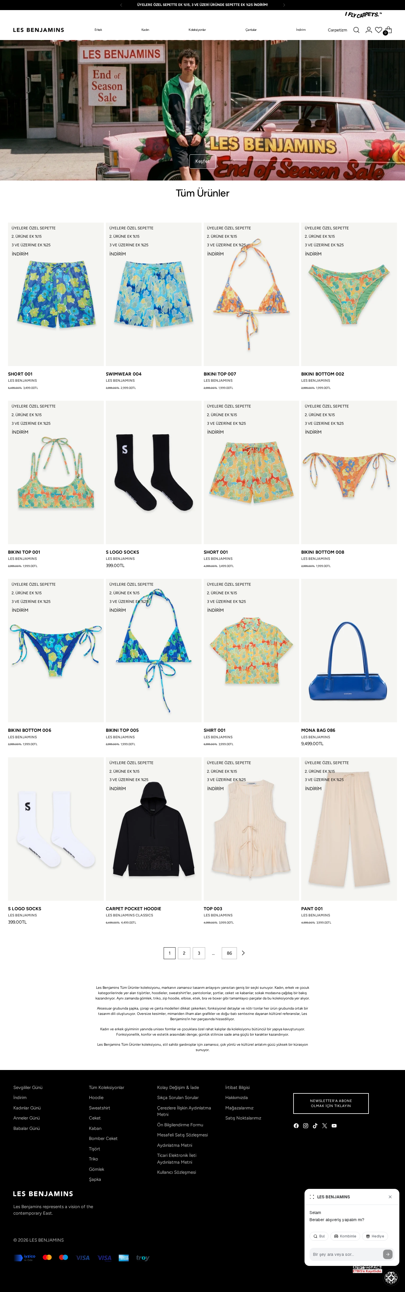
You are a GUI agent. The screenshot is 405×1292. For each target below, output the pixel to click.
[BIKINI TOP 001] (56, 472)
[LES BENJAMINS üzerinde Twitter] (325, 1127)
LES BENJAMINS (46, 1240)
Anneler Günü (26, 1118)
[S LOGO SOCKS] (154, 472)
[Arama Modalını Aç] (356, 30)
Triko (93, 1159)
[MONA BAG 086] (349, 650)
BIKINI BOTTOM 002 (322, 374)
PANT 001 (312, 908)
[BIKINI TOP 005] (154, 650)
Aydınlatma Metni (174, 1145)
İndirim (20, 1097)
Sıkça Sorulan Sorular (178, 1097)
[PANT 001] (349, 829)
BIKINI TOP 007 (220, 374)
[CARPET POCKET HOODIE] (154, 829)
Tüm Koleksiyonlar (106, 1087)
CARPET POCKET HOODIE (134, 908)
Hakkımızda (236, 1097)
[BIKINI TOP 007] (251, 294)
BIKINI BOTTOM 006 (29, 730)
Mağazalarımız (239, 1108)
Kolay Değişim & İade (178, 1087)
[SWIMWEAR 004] (154, 294)
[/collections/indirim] (202, 110)
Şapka (95, 1179)
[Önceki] (121, 5)
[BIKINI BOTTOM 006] (56, 650)
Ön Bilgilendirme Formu (180, 1124)
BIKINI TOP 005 (122, 730)
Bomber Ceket (103, 1138)
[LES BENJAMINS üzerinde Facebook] (296, 1127)
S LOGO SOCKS (122, 552)
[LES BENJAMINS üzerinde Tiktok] (315, 1127)
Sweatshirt (99, 1108)
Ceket (95, 1118)
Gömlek (96, 1169)
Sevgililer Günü (27, 1087)
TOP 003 (213, 908)
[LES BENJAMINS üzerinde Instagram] (306, 1127)
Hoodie (96, 1097)
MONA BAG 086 (318, 730)
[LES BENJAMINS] (38, 30)
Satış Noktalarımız (243, 1118)
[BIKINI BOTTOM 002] (349, 294)
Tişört (94, 1149)
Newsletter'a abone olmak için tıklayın (331, 1103)
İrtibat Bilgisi (237, 1087)
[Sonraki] (284, 5)
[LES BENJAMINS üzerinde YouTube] (334, 1127)
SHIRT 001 (215, 730)
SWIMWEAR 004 (124, 374)
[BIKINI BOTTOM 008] (349, 472)
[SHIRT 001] (251, 650)
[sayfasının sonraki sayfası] (242, 953)
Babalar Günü (26, 1128)
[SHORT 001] (56, 294)
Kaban (95, 1128)
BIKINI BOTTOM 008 (322, 552)
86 (229, 953)
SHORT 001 (20, 374)
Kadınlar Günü (27, 1108)
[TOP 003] (251, 829)
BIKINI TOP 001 (24, 552)
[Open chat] (391, 1277)
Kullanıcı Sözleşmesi (176, 1172)
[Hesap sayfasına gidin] (369, 30)
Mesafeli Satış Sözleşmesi (182, 1135)
